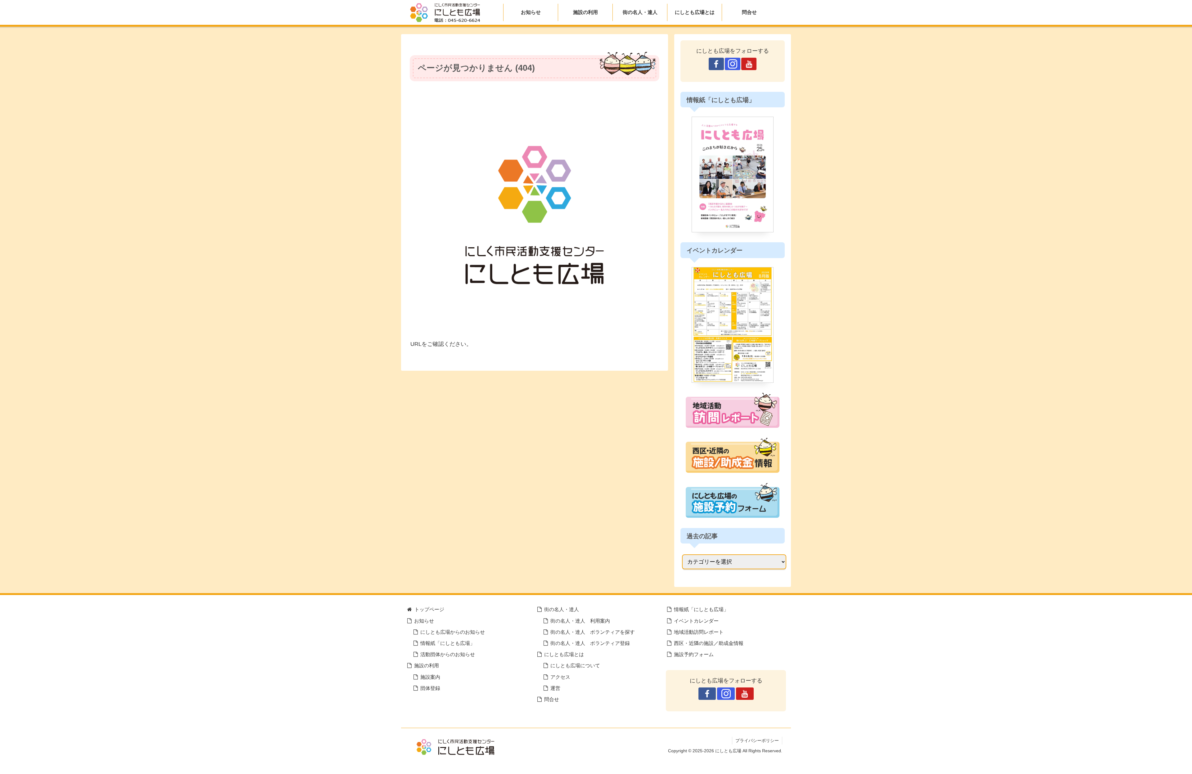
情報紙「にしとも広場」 (447, 643)
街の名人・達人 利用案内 (580, 621)
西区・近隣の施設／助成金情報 (708, 643)
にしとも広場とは (564, 654)
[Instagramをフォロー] (732, 64)
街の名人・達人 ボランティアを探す (592, 632)
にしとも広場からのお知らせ (452, 632)
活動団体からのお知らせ (447, 654)
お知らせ (424, 621)
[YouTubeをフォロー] (748, 64)
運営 (555, 688)
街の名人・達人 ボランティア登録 (590, 643)
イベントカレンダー (696, 621)
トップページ (429, 609)
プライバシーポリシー (757, 740)
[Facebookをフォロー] (716, 64)
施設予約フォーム (694, 654)
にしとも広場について (575, 665)
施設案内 (430, 677)
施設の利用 (426, 665)
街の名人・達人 (561, 609)
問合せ (551, 699)
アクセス (560, 677)
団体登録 (430, 688)
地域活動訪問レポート (699, 632)
